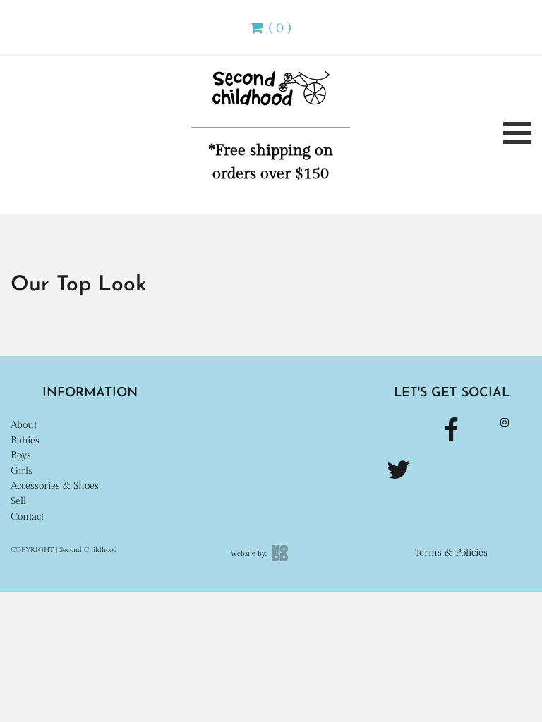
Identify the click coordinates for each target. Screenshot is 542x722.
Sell (18, 501)
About (24, 425)
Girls (21, 471)
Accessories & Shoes (55, 485)
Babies (25, 440)
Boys (21, 455)
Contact (27, 516)
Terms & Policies (451, 552)
